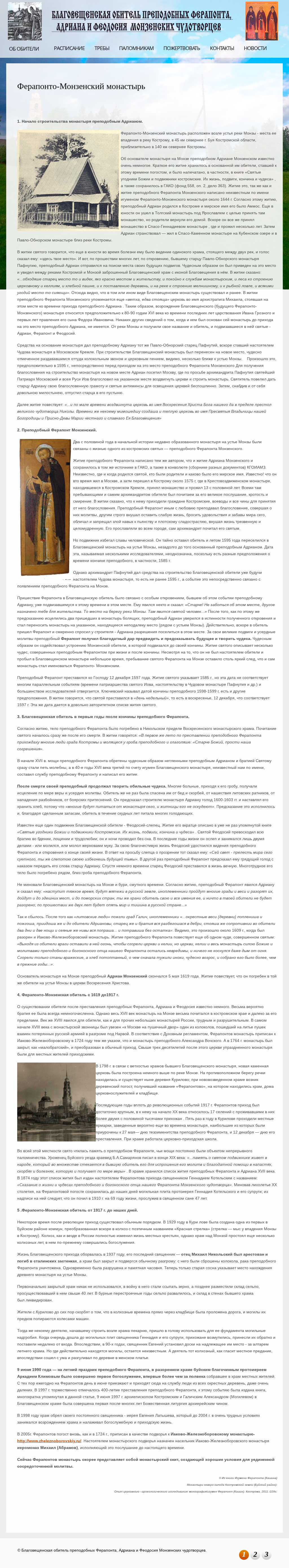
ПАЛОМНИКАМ (136, 48)
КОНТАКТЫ (222, 48)
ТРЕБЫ (102, 48)
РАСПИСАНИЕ (69, 48)
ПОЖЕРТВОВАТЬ (181, 48)
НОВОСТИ (255, 48)
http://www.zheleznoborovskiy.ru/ (49, 1441)
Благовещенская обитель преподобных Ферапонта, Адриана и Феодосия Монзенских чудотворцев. (143, 20)
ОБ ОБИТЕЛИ (24, 48)
